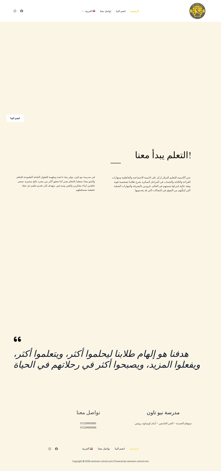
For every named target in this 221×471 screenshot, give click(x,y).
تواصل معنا (105, 11)
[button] (83, 11)
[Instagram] (14, 11)
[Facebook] (21, 11)
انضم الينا (121, 11)
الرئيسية (134, 11)
